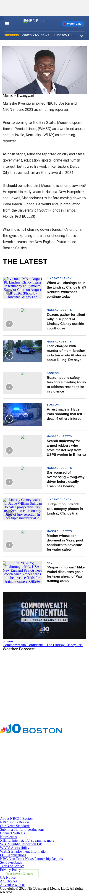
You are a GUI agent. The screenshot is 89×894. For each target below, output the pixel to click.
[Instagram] (29, 774)
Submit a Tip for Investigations (22, 829)
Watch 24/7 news (35, 35)
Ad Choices (8, 881)
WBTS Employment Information (23, 851)
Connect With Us (12, 833)
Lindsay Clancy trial (70, 35)
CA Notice (8, 877)
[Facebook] (29, 754)
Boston (53, 373)
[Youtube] (29, 815)
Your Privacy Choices (19, 873)
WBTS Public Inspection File (21, 844)
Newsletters (8, 837)
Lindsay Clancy (59, 278)
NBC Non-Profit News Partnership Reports (31, 859)
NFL (49, 562)
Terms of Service (12, 866)
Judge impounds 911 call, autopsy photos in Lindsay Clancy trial (65, 508)
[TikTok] (29, 795)
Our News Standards (15, 826)
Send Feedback (11, 862)
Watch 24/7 (73, 23)
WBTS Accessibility (14, 848)
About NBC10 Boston (16, 818)
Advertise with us (12, 885)
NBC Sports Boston (14, 822)
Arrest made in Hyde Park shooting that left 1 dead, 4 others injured (66, 413)
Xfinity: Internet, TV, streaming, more (27, 840)
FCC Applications (13, 855)
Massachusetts (59, 309)
